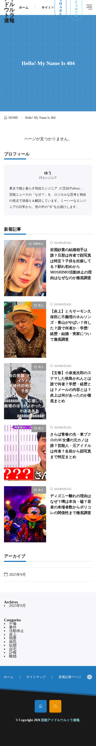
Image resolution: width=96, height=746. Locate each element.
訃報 (13, 652)
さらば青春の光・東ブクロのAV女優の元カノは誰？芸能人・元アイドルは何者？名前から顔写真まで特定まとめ (70, 445)
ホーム (24, 7)
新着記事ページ (70, 677)
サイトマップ (51, 7)
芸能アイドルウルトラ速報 (60, 720)
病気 (13, 642)
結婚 (13, 645)
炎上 (40, 305)
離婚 (13, 656)
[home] (41, 706)
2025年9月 (17, 575)
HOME (13, 118)
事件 (13, 627)
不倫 (13, 624)
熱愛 (13, 638)
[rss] (55, 706)
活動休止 (38, 243)
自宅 (13, 649)
